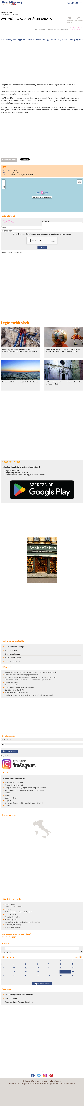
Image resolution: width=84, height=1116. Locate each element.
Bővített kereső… (6, 952)
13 (38, 968)
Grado (7, 793)
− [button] (4, 184)
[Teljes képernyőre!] (3, 187)
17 (3, 972)
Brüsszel (8, 909)
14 (49, 968)
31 (3, 979)
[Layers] (79, 182)
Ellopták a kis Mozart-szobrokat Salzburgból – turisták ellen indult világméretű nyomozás (63, 350)
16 (73, 968)
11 (14, 968)
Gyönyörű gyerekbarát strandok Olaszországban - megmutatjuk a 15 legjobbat (31, 672)
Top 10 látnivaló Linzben (13, 927)
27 (38, 975)
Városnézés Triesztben (14, 783)
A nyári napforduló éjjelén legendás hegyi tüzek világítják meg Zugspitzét (29, 695)
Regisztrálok (5, 756)
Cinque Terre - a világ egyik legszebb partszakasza (25, 788)
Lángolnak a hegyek (11, 682)
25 (14, 975)
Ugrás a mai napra (42, 984)
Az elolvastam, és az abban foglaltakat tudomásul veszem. (42, 234)
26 (26, 975)
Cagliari (8, 800)
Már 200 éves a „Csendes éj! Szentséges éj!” (19, 687)
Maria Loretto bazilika (12, 917)
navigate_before (3, 957)
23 (73, 972)
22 (61, 972)
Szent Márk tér (11, 798)
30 (73, 975)
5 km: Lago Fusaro (12, 654)
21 (49, 972)
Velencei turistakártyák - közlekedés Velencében (24, 790)
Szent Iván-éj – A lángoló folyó (15, 690)
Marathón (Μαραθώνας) (13, 925)
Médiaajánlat (49, 1083)
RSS (58, 1083)
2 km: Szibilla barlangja (14, 646)
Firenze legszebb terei (14, 785)
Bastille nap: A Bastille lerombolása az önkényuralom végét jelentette (28, 680)
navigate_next (81, 951)
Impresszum (14, 1083)
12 (26, 968)
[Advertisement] (42, 62)
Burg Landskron (10, 914)
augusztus (10, 957)
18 (14, 972)
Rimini (7, 795)
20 (38, 972)
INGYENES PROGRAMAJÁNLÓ (16, 934)
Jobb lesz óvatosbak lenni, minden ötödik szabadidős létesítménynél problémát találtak (19, 350)
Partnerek (37, 1083)
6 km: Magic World (12, 661)
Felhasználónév (6, 739)
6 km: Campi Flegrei (13, 657)
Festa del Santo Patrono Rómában (19, 1002)
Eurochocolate (11, 998)
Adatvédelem (68, 1083)
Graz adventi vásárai (12, 685)
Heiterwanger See (11, 919)
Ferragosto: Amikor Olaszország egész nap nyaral (21, 675)
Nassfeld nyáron (10, 904)
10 (3, 968)
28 (49, 975)
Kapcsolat (26, 1083)
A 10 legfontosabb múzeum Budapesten (18, 912)
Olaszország (6, 14)
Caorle (7, 806)
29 (61, 975)
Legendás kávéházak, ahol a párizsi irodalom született (23, 922)
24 (3, 975)
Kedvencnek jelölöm (10, 159)
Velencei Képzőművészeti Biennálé (19, 994)
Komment (45, 221)
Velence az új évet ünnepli (13, 907)
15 (61, 968)
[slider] (76, 28)
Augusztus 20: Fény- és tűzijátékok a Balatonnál (20, 382)
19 (26, 972)
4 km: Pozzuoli (11, 650)
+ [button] (4, 181)
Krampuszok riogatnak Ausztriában (16, 693)
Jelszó (3, 744)
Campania (15, 14)
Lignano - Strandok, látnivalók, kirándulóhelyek (24, 803)
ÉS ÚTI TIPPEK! (9, 937)
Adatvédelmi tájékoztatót (25, 234)
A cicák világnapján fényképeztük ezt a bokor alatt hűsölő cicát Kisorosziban (30, 677)
